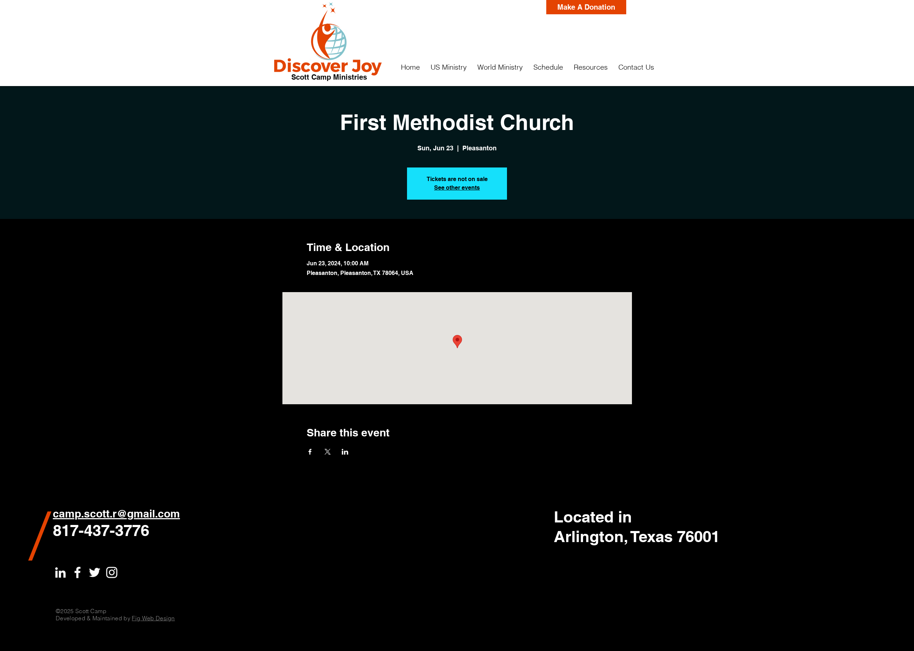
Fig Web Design (153, 618)
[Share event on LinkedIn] (345, 452)
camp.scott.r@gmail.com (116, 513)
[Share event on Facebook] (310, 452)
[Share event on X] (327, 452)
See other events (457, 187)
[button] (448, 67)
